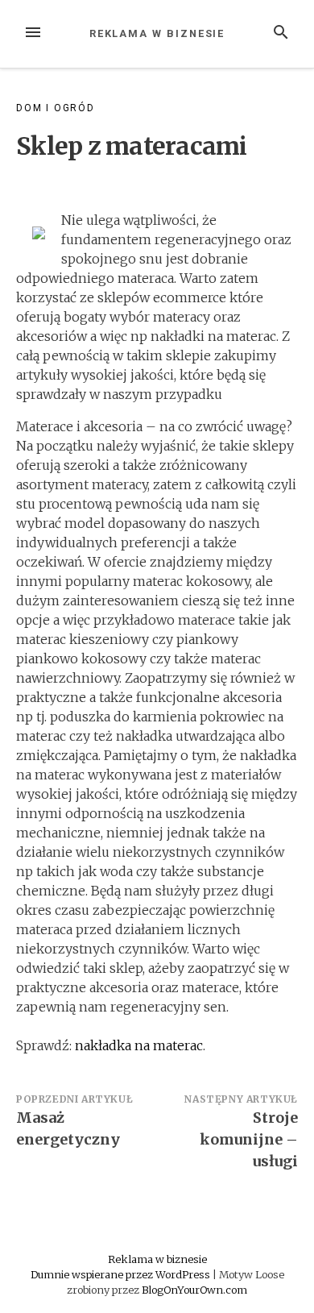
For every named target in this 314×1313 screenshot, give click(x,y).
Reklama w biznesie (157, 33)
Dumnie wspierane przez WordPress (122, 1274)
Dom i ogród (55, 108)
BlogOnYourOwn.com (194, 1289)
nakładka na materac (139, 1045)
